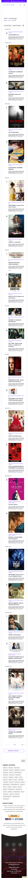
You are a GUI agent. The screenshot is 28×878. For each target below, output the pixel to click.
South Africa (11, 789)
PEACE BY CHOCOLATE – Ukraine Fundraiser (14, 263)
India (16, 777)
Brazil (23, 770)
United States (15, 796)
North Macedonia (15, 784)
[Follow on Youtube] (14, 849)
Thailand (5, 794)
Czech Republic (17, 772)
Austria (11, 770)
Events (5, 20)
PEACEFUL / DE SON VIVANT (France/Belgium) (15, 537)
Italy (10, 779)
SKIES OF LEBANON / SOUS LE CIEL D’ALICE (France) (15, 603)
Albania (5, 767)
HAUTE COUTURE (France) (15, 436)
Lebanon (20, 779)
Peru (4, 786)
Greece (5, 777)
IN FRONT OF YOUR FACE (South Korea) (14, 320)
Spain (5, 791)
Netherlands (6, 784)
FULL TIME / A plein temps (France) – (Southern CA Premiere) (15, 345)
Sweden (10, 791)
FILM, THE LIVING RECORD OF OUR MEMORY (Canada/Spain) (16, 467)
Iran (20, 777)
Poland (10, 786)
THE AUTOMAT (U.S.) (13, 35)
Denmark (5, 774)
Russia (19, 786)
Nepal (23, 782)
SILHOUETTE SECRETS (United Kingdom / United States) (16, 657)
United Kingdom (7, 796)
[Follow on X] (13, 844)
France (11, 774)
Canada (5, 772)
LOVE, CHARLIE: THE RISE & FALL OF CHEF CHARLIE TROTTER (15, 697)
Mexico (11, 782)
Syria (22, 791)
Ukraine (17, 794)
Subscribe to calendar (13, 750)
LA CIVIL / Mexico (13, 504)
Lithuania (5, 782)
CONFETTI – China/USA (14, 242)
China (11, 772)
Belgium (17, 770)
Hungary (11, 777)
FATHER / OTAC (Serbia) (14, 635)
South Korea (19, 789)
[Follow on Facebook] (7, 844)
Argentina (16, 767)
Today (14, 744)
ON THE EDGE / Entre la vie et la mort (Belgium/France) (16, 575)
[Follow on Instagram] (20, 844)
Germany (18, 774)
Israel (5, 779)
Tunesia (11, 794)
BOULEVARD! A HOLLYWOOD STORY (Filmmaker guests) (15, 399)
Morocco (17, 782)
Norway (22, 784)
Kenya (15, 779)
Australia (5, 770)
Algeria (11, 767)
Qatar (14, 786)
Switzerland (17, 791)
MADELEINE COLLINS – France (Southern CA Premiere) (16, 380)
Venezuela (6, 798)
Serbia (5, 789)
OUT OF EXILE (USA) (13, 132)
